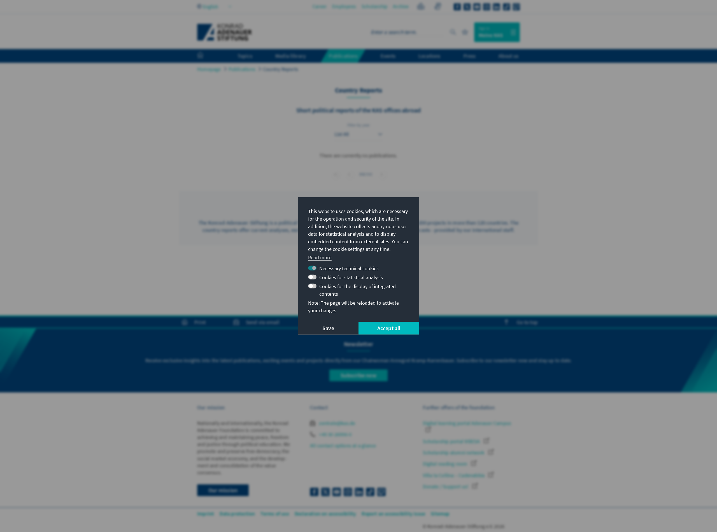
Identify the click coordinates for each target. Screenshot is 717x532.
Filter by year (358, 125)
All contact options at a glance (343, 445)
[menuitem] (206, 56)
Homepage (209, 69)
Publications (242, 69)
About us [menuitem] (508, 55)
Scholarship (374, 6)
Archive (401, 6)
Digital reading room (445, 464)
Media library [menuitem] (290, 55)
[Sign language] (438, 7)
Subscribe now (358, 375)
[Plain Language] (421, 7)
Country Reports (280, 69)
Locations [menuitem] (429, 55)
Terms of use (274, 513)
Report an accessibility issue (393, 513)
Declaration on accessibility (325, 513)
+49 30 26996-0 (334, 434)
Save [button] (328, 328)
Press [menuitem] (470, 55)
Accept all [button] (389, 328)
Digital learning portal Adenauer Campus (467, 423)
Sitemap (440, 513)
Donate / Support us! (446, 486)
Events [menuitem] (388, 55)
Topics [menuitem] (245, 55)
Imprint (205, 513)
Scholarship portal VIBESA (452, 441)
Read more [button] (320, 257)
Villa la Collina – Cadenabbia (454, 475)
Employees (344, 6)
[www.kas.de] (224, 32)
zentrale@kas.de (336, 423)
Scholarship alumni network (454, 452)
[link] (382, 174)
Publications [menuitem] (343, 55)
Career (320, 6)
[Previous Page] (349, 174)
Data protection (237, 513)
